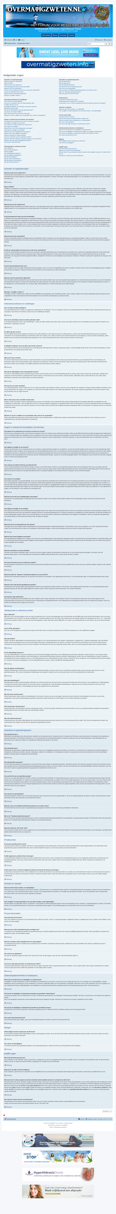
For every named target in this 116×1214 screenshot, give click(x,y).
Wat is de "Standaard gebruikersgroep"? (70, 92)
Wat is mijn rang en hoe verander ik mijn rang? (17, 113)
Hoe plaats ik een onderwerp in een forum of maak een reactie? (21, 121)
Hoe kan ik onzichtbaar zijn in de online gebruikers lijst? (19, 103)
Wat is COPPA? (8, 83)
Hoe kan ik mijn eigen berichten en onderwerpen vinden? (74, 123)
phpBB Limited (72, 1059)
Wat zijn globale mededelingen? (12, 155)
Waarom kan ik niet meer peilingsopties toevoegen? (18, 128)
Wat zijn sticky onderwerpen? (12, 158)
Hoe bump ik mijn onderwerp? (12, 142)
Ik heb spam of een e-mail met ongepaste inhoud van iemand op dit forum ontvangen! (82, 103)
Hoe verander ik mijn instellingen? (13, 101)
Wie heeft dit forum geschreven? (68, 148)
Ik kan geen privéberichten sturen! (68, 99)
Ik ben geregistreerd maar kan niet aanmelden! (17, 86)
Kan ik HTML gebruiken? (11, 150)
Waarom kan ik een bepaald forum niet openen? (17, 131)
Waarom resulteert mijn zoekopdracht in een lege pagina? (75, 120)
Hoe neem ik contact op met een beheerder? (71, 155)
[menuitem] (15, 40)
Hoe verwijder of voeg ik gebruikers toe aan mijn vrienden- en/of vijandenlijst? (80, 110)
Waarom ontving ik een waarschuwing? (15, 135)
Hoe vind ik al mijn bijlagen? (66, 142)
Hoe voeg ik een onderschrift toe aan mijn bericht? (18, 124)
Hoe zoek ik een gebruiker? (66, 122)
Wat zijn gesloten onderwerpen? (13, 160)
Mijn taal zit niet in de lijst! (11, 108)
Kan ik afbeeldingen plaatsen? (12, 153)
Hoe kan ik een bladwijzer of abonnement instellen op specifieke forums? (79, 133)
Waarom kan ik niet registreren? (13, 85)
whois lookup (19, 1083)
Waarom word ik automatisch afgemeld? (15, 93)
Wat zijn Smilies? (8, 151)
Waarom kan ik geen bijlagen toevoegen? (15, 133)
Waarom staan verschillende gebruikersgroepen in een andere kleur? (78, 90)
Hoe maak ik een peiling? (11, 126)
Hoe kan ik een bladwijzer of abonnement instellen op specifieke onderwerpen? (80, 131)
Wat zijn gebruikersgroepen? (67, 85)
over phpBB (42, 1061)
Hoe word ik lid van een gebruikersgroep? (70, 86)
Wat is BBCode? (8, 148)
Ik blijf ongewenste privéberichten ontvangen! (71, 101)
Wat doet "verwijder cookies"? (12, 95)
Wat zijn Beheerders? (65, 81)
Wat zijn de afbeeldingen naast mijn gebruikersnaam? (18, 110)
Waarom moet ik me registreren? (13, 81)
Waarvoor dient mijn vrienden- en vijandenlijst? (71, 109)
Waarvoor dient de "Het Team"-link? (69, 93)
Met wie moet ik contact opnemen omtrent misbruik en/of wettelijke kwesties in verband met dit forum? (85, 152)
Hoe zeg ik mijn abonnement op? (68, 135)
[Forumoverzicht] (58, 16)
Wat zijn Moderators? (65, 83)
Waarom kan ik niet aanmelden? (13, 88)
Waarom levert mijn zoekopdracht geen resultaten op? (74, 118)
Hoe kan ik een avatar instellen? (13, 111)
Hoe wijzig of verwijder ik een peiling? (14, 130)
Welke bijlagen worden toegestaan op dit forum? (72, 141)
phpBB (52, 1123)
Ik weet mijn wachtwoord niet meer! (14, 92)
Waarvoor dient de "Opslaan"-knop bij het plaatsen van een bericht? (22, 138)
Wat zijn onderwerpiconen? (11, 162)
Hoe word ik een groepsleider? (67, 88)
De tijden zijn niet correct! (11, 104)
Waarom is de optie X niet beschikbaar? (70, 150)
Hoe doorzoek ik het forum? (66, 116)
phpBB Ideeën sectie (99, 1071)
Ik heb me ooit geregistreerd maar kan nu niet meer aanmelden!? (22, 90)
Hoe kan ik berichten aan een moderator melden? (17, 137)
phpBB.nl (65, 1125)
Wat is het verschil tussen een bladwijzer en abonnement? (75, 129)
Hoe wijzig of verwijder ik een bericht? (14, 123)
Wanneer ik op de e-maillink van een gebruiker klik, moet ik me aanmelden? (25, 115)
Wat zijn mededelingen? (10, 156)
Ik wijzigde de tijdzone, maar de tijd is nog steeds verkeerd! (20, 106)
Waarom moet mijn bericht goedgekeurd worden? (17, 140)
